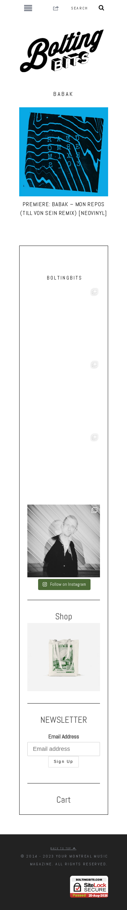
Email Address (63, 736)
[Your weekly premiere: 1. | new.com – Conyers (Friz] (63, 395)
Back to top (61, 848)
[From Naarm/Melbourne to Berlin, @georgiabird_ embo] (63, 322)
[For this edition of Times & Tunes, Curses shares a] (63, 541)
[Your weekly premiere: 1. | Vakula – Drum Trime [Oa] (63, 468)
